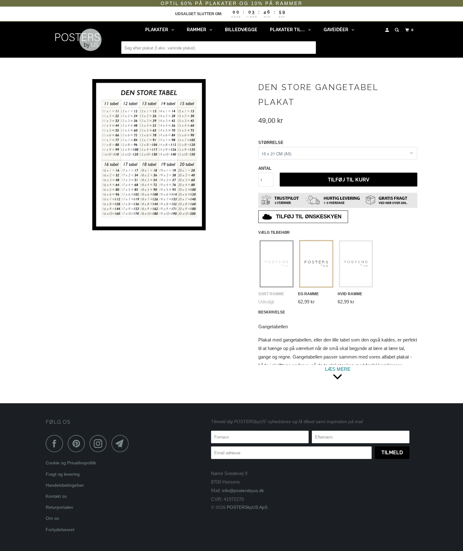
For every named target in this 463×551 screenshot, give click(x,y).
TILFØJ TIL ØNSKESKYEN (308, 217)
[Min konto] (388, 30)
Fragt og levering (63, 474)
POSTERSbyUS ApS (247, 507)
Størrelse (270, 142)
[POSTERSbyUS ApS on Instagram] (99, 443)
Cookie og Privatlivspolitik (71, 462)
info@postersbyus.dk (243, 490)
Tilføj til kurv (348, 180)
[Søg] (397, 30)
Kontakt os (56, 496)
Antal (265, 168)
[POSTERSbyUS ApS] (78, 40)
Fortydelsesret (60, 529)
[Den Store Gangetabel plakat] (149, 155)
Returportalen (59, 507)
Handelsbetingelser (65, 485)
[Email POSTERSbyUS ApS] (121, 443)
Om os (52, 518)
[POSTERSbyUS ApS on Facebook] (56, 443)
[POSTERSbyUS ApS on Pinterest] (78, 443)
